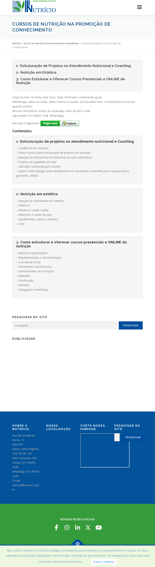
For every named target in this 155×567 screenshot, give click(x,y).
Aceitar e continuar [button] (104, 561)
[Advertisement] (77, 369)
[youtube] (99, 527)
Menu (139, 7)
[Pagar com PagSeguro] (59, 123)
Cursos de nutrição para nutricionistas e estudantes (51, 43)
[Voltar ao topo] (77, 544)
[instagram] (67, 527)
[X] (88, 527)
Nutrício (16, 43)
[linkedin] (77, 527)
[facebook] (56, 527)
